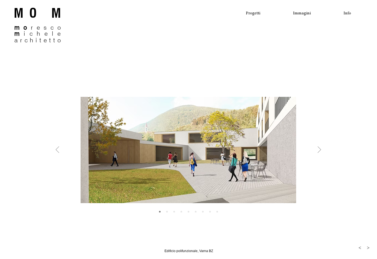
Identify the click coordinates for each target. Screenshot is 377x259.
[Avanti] (319, 150)
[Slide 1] (160, 212)
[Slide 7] (210, 212)
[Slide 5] (196, 212)
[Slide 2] (167, 212)
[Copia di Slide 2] (174, 212)
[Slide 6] (203, 212)
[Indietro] (57, 150)
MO (32, 13)
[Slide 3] (181, 212)
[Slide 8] (217, 212)
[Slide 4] (188, 212)
